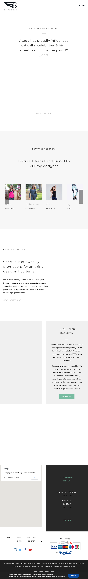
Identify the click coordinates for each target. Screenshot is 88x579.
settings (62, 577)
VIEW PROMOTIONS (12, 300)
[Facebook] (25, 549)
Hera (8, 204)
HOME (8, 538)
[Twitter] (20, 549)
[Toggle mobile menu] (84, 5)
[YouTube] (30, 549)
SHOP (19, 538)
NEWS (19, 541)
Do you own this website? (11, 477)
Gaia (49, 204)
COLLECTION (31, 538)
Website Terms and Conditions (42, 566)
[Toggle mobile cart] (79, 5)
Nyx (69, 204)
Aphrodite (32, 204)
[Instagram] (15, 549)
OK (35, 477)
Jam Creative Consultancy (22, 566)
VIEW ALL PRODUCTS (44, 113)
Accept (73, 576)
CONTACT (67, 520)
